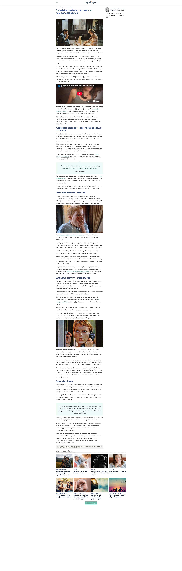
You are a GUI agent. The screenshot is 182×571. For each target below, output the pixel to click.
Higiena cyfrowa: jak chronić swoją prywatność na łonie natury (63, 473)
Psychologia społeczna (115, 493)
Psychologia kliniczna (79, 493)
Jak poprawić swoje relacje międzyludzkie (63, 496)
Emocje (93, 469)
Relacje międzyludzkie (61, 493)
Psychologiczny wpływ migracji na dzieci (117, 496)
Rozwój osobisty (95, 493)
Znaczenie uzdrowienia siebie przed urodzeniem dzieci (99, 473)
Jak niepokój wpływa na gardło (117, 472)
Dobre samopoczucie (61, 469)
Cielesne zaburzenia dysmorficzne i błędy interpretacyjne (81, 497)
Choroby (111, 469)
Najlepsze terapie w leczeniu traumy (80, 472)
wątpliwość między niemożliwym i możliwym (71, 235)
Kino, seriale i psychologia (66, 6)
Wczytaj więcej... (91, 503)
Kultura (57, 6)
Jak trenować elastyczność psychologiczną (96, 497)
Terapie (75, 469)
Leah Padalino (120, 10)
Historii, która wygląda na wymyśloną (78, 271)
